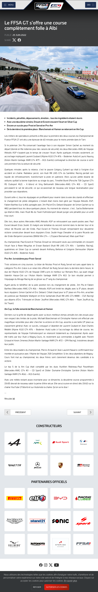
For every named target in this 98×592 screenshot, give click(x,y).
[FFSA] (83, 544)
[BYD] (60, 498)
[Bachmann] (14, 521)
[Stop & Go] (60, 544)
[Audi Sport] (60, 442)
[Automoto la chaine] (37, 544)
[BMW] (83, 442)
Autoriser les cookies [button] (56, 587)
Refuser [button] (37, 587)
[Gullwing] (14, 544)
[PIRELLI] (14, 498)
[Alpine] (14, 442)
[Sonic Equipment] (60, 521)
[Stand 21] (37, 521)
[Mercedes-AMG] (37, 465)
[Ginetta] (14, 465)
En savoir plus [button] (70, 580)
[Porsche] (60, 465)
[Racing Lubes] (83, 498)
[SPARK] (83, 521)
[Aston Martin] (37, 442)
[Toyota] (83, 465)
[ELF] (37, 498)
